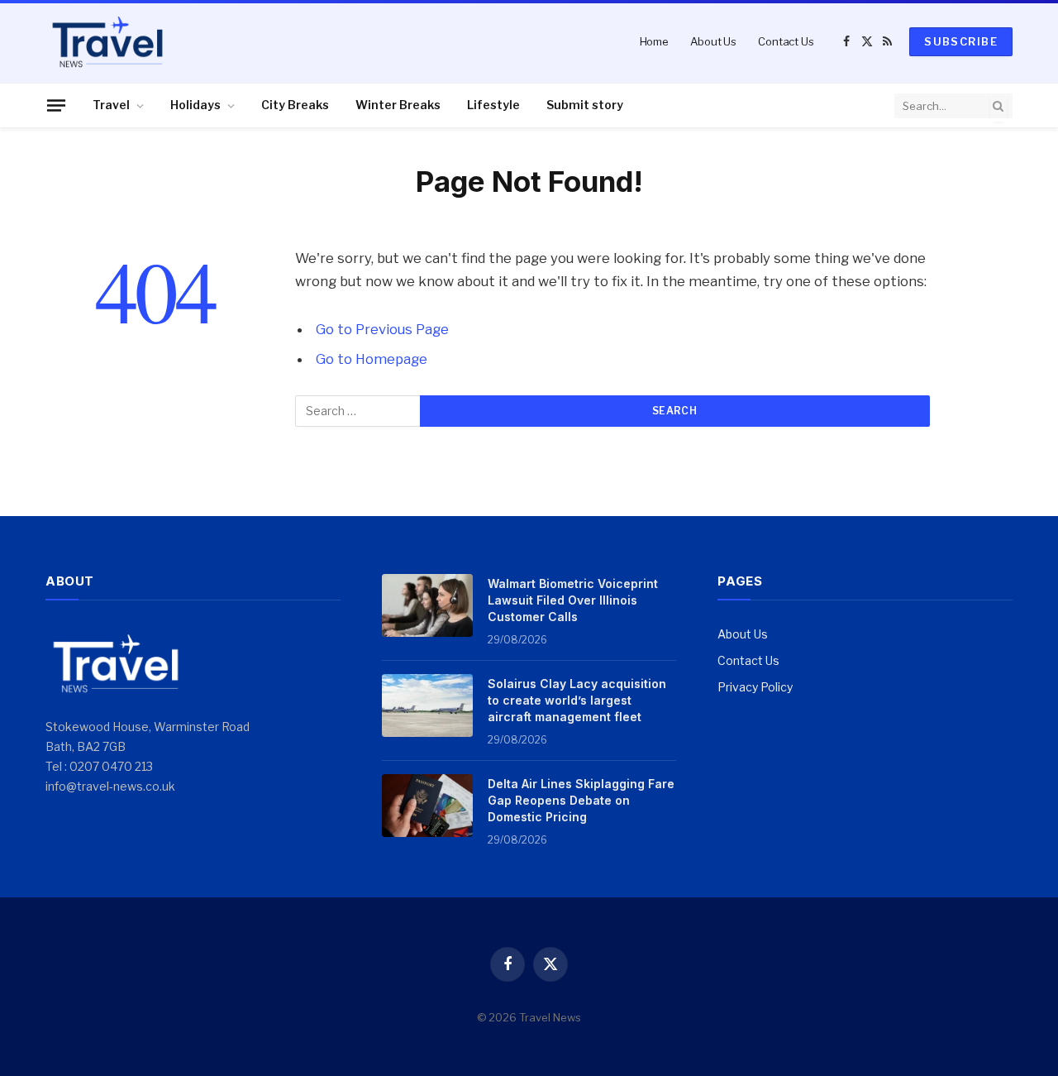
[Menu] (56, 105)
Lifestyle (493, 105)
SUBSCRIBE (961, 41)
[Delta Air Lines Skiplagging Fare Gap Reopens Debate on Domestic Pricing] (427, 805)
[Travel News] (107, 41)
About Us (713, 41)
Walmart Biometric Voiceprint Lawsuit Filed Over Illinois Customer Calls (573, 600)
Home (654, 41)
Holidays (195, 105)
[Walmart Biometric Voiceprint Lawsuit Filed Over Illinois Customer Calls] (427, 605)
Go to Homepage (371, 359)
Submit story (584, 105)
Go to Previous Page (382, 329)
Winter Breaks (398, 105)
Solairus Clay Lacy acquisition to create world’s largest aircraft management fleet (577, 700)
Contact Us (786, 41)
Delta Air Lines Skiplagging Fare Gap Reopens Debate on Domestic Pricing (581, 800)
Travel (111, 105)
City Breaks (295, 105)
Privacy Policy (755, 687)
